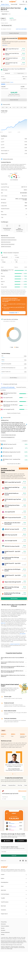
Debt (2, 11)
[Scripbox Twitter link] (20, 861)
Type (2, 255)
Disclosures (3, 924)
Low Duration (6, 11)
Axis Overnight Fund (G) (8, 409)
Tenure (2, 259)
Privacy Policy (4, 921)
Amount (2, 76)
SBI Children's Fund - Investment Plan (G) (11, 460)
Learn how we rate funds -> (21, 28)
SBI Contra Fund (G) (7, 456)
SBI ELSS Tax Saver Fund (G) (9, 444)
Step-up (16, 259)
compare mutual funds (15, 644)
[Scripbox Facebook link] (22, 861)
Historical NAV (14, 4)
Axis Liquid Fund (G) (7, 397)
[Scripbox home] (13, 2)
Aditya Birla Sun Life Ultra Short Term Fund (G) (10, 405)
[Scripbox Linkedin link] (25, 861)
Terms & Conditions (5, 926)
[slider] (6, 84)
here (11, 948)
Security (2, 928)
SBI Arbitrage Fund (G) (8, 448)
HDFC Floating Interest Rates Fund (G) (9, 393)
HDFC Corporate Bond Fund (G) (10, 401)
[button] (14, 875)
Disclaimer (3, 930)
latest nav (3, 623)
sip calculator (22, 633)
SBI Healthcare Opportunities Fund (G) (11, 452)
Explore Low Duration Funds (13, 413)
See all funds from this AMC (13, 463)
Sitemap (2, 934)
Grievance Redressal (5, 932)
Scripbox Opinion (5, 4)
